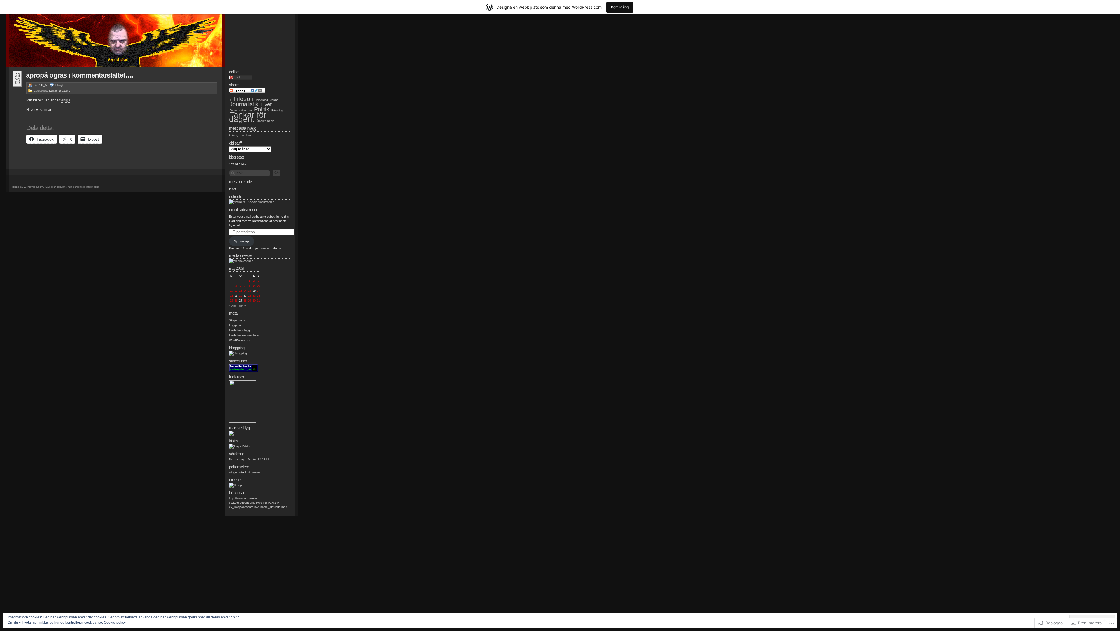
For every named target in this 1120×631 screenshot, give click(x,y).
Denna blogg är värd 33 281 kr (249, 459)
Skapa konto (237, 320)
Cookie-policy (115, 623)
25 (231, 300)
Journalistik (244, 104)
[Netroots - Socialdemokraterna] (251, 202)
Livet (266, 104)
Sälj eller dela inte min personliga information (72, 186)
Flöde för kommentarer (244, 335)
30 (254, 300)
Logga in (235, 325)
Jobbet (274, 99)
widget (233, 472)
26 (236, 300)
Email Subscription (243, 209)
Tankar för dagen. (59, 90)
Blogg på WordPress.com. (28, 186)
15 (249, 290)
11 (231, 290)
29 (249, 300)
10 (258, 285)
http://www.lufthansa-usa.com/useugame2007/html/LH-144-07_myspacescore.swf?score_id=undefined (258, 503)
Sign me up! (241, 241)
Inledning (262, 99)
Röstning (277, 110)
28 (245, 300)
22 (249, 295)
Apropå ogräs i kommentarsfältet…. (80, 75)
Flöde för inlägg (239, 330)
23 (254, 295)
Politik (261, 109)
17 (258, 290)
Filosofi (243, 98)
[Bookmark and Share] (247, 91)
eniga (65, 100)
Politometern (253, 472)
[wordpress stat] (243, 370)
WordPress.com (239, 340)
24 (258, 295)
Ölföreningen (265, 120)
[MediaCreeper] (241, 260)
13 (240, 290)
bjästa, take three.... (242, 135)
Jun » (242, 305)
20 (240, 295)
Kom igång (620, 7)
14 (245, 290)
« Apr (232, 305)
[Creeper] (236, 485)
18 (231, 295)
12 (236, 290)
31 (258, 300)
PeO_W (42, 85)
